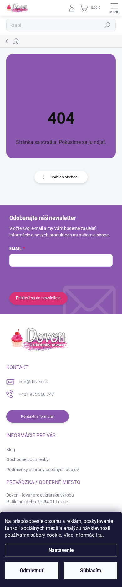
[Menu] (114, 8)
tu (100, 535)
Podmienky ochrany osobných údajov (42, 469)
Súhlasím (90, 570)
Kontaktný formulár (37, 416)
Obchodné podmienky (27, 459)
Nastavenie (61, 550)
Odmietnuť (31, 570)
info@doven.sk (33, 381)
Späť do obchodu (65, 177)
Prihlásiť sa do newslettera (38, 298)
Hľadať (108, 25)
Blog (10, 449)
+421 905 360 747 (36, 394)
